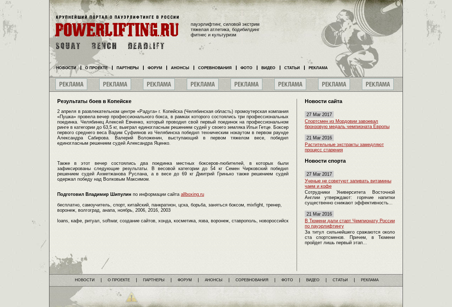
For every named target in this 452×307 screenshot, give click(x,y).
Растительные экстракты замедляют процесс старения (344, 147)
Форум (155, 68)
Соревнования (215, 68)
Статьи (292, 68)
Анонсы (180, 68)
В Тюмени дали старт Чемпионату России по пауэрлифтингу (350, 223)
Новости (66, 68)
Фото (246, 68)
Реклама (318, 68)
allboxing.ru (192, 194)
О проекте (96, 68)
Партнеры (128, 68)
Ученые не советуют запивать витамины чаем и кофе (348, 183)
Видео (268, 68)
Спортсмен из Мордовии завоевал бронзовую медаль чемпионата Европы (347, 124)
